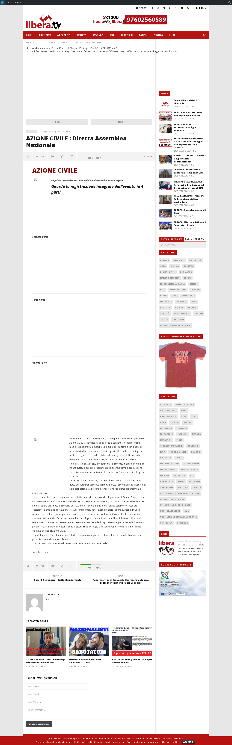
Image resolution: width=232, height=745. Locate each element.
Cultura (98, 35)
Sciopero (194, 481)
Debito (175, 422)
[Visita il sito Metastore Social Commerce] (148, 19)
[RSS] (188, 8)
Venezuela (166, 523)
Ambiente (179, 260)
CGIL (183, 410)
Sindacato (166, 487)
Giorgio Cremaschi (171, 446)
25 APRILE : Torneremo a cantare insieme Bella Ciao (188, 171)
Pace (194, 301)
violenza (182, 523)
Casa (163, 266)
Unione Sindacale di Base (175, 325)
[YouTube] (158, 8)
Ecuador (182, 428)
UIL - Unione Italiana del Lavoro (180, 493)
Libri (174, 295)
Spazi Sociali (182, 313)
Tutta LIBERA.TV (194, 239)
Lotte (179, 457)
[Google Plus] (176, 8)
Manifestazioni (169, 463)
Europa (196, 434)
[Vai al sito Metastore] (182, 364)
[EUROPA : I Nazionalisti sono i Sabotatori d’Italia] (89, 641)
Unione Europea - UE (172, 499)
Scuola (192, 307)
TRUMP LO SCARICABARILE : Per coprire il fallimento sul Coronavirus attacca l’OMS (189, 184)
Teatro (198, 313)
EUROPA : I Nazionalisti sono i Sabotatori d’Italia (85, 661)
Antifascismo (168, 410)
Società (81, 35)
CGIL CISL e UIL (168, 416)
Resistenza (166, 481)
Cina (184, 416)
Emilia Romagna (169, 278)
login (202, 8)
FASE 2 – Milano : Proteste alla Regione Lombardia (188, 114)
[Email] (182, 8)
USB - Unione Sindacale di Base (178, 517)
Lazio (163, 295)
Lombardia (188, 295)
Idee (112, 35)
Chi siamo (45, 35)
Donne (187, 422)
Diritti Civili (167, 272)
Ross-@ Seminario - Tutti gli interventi (57, 578)
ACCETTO (188, 742)
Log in (9, 2)
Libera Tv (165, 457)
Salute (179, 307)
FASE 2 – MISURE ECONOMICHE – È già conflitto (185, 127)
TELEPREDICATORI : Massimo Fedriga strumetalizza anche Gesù (45, 661)
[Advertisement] (182, 65)
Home (29, 35)
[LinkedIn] (170, 8)
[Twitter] (164, 8)
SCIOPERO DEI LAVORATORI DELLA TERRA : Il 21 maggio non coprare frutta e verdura (188, 143)
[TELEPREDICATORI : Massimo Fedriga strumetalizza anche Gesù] (46, 641)
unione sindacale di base (175, 505)
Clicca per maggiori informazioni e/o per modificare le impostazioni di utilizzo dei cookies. (137, 742)
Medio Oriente (189, 469)
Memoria (181, 301)
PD (191, 475)
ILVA (162, 452)
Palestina (180, 475)
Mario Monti (191, 463)
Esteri (187, 278)
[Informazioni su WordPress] (3, 2)
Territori (127, 35)
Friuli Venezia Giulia (172, 284)
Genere (194, 284)
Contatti (142, 8)
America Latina (185, 404)
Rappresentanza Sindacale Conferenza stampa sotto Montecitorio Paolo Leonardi (121, 580)
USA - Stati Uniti (170, 511)
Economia (186, 272)
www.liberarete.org (189, 541)
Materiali (166, 301)
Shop (172, 35)
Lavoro (195, 290)
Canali (143, 35)
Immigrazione (178, 290)
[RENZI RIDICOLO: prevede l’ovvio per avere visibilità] (132, 641)
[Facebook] (153, 8)
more (147, 156)
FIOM (179, 440)
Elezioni (182, 434)
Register (18, 2)
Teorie (164, 319)
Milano (164, 475)
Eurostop (166, 440)
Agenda (158, 35)
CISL (193, 416)
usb (187, 511)
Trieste (197, 487)
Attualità (63, 35)
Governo (192, 446)
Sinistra (183, 487)
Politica (53, 42)
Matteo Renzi (168, 469)
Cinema (174, 266)
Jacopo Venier (178, 452)
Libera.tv (60, 131)
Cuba (163, 422)
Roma (181, 481)
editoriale (166, 434)
